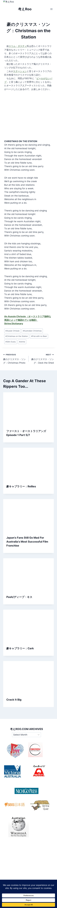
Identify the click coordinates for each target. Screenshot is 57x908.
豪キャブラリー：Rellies (21, 486)
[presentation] (28, 409)
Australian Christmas (32, 331)
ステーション (20, 71)
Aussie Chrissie (12, 331)
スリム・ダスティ (18, 46)
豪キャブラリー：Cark (20, 648)
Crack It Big (13, 699)
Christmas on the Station (16, 336)
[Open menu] (51, 9)
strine (22, 342)
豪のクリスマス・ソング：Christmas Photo (14, 359)
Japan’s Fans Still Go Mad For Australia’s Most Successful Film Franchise (27, 541)
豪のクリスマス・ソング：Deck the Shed (42, 359)
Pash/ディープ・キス (19, 597)
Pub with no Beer (39, 336)
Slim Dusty (10, 342)
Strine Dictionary (13, 323)
